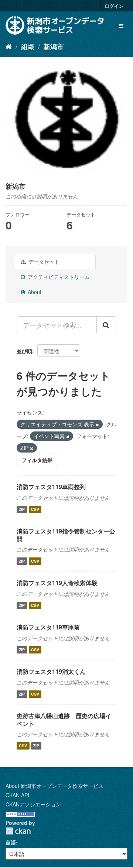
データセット (43, 261)
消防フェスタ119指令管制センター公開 (66, 535)
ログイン (114, 5)
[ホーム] (9, 46)
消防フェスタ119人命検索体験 (57, 582)
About (33, 292)
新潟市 (54, 46)
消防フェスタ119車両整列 (51, 486)
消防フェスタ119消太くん (51, 671)
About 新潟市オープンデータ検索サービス (54, 785)
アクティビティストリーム (58, 276)
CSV (35, 509)
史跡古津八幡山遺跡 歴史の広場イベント (64, 719)
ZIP (22, 509)
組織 (27, 46)
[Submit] (106, 324)
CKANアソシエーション (33, 804)
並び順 (24, 351)
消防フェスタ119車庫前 (48, 627)
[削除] (97, 424)
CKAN (18, 831)
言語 (11, 842)
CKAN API (17, 795)
